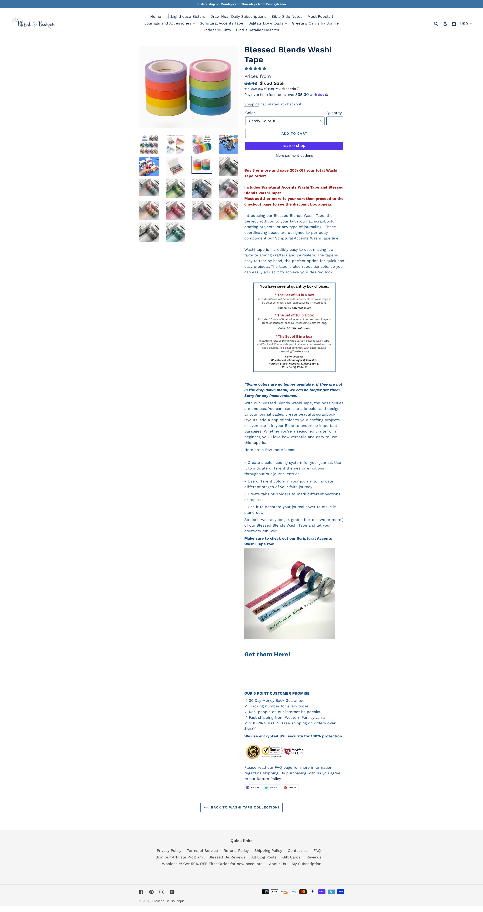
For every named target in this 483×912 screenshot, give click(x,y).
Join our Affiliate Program (179, 857)
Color (250, 112)
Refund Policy (236, 850)
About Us (277, 863)
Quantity (334, 112)
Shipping (251, 104)
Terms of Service (202, 850)
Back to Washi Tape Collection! (244, 807)
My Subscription (306, 863)
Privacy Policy (169, 850)
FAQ (278, 767)
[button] (255, 68)
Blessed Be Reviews (227, 857)
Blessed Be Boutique (168, 901)
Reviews (313, 857)
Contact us (298, 850)
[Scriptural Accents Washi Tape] (289, 637)
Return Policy (269, 778)
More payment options (294, 155)
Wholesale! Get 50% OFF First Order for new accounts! (212, 863)
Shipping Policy (268, 850)
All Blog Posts (264, 857)
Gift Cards (291, 857)
